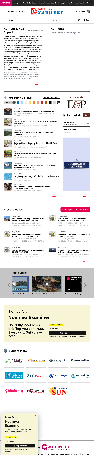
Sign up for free (67, 333)
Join (86, 115)
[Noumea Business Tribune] (36, 391)
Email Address (56, 325)
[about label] (15, 114)
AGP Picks (6, 3)
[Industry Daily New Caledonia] (58, 360)
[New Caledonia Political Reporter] (36, 376)
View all (89, 3)
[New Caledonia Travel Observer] (14, 391)
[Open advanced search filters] (79, 20)
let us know (17, 76)
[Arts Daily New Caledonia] (14, 360)
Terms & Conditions (78, 336)
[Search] (74, 20)
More (36, 84)
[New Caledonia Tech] (58, 376)
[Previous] (8, 285)
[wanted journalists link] (76, 105)
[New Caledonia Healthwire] (14, 376)
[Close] (36, 415)
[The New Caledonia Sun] (58, 391)
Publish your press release (74, 209)
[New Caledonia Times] (80, 376)
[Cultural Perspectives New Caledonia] (36, 360)
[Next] (85, 285)
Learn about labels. (51, 97)
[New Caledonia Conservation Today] (80, 360)
